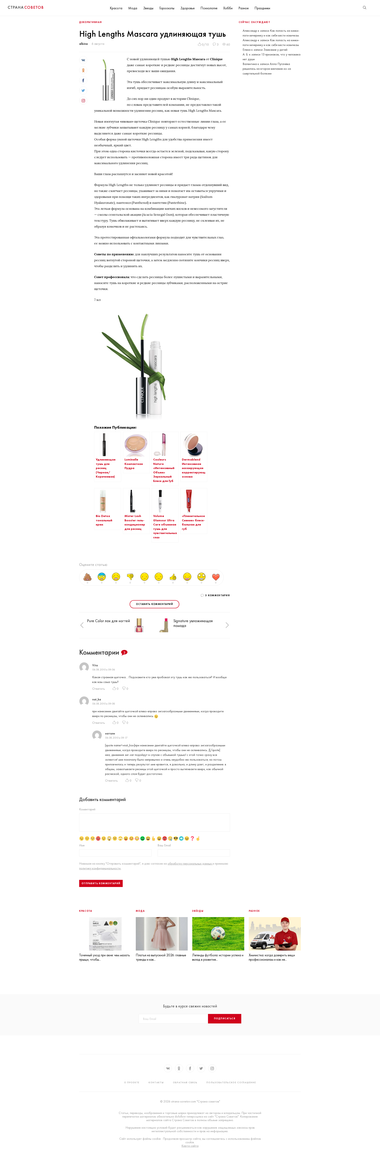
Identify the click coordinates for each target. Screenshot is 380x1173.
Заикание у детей (275, 50)
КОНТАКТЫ (156, 1082)
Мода (132, 8)
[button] (82, 625)
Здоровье (187, 8)
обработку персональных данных (190, 863)
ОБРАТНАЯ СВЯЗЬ (185, 1082)
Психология (208, 8)
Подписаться (224, 1018)
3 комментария (217, 595)
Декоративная (90, 22)
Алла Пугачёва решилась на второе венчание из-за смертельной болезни (267, 68)
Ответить (98, 689)
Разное (243, 8)
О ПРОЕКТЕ (132, 1082)
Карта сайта (190, 1146)
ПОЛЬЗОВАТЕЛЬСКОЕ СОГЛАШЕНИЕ (231, 1082)
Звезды (148, 8)
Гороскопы (166, 8)
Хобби (228, 8)
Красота (116, 8)
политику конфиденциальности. (100, 868)
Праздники (262, 8)
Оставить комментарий (154, 604)
